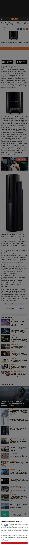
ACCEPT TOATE (14, 543)
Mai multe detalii (6, 525)
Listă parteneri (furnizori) (4, 540)
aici (14, 529)
